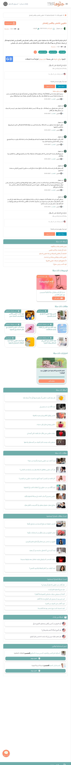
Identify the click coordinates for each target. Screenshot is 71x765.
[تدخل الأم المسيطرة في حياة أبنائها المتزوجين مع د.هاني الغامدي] (52, 282)
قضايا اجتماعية (50, 15)
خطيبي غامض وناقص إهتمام (36, 15)
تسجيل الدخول (13, 4)
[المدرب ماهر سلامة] (65, 91)
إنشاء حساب (24, 4)
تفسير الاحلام (41, 311)
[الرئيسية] (66, 15)
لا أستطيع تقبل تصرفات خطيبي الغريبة (56, 261)
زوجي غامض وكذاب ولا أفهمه (59, 246)
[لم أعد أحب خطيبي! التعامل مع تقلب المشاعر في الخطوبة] (29, 328)
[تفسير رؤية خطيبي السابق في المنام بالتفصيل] (62, 315)
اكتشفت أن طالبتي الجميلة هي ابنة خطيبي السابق (53, 253)
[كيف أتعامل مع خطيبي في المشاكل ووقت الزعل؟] (62, 341)
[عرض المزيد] (35, 52)
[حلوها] (67, 4)
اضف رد (53, 99)
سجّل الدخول (61, 86)
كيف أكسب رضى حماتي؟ (60, 264)
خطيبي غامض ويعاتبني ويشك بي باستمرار (55, 257)
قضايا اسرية (8, 338)
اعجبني (58, 99)
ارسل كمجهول (49, 86)
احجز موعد (34, 658)
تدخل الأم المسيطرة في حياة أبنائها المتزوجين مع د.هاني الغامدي (52, 293)
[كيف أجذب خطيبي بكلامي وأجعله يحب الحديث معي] (29, 315)
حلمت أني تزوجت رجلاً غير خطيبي (58, 250)
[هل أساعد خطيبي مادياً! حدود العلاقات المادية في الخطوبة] (29, 341)
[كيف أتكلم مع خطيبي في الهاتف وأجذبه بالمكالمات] (62, 328)
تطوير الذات (59, 15)
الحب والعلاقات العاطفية (11, 311)
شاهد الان (57, 298)
